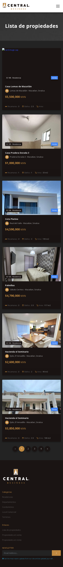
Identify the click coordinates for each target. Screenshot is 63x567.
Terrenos (6, 517)
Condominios (8, 507)
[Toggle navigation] (58, 6)
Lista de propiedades (11, 530)
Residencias (7, 497)
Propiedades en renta (11, 540)
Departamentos (9, 502)
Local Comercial (9, 512)
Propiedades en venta (12, 535)
